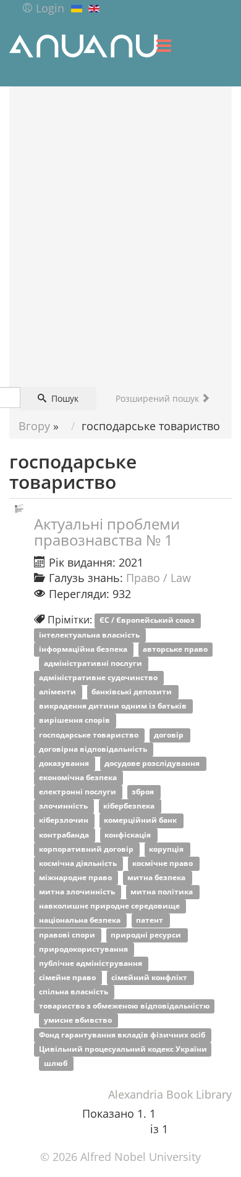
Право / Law (158, 577)
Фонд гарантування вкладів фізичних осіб (123, 1034)
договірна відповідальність (94, 749)
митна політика (162, 892)
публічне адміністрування (91, 963)
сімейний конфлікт (150, 977)
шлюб (56, 1063)
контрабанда (65, 835)
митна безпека (157, 877)
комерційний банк (141, 820)
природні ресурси (147, 935)
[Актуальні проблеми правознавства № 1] (19, 509)
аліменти (58, 692)
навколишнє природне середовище (110, 906)
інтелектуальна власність (90, 635)
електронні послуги (78, 792)
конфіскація (128, 835)
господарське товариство (89, 735)
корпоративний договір (87, 849)
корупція (167, 849)
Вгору (34, 425)
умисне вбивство (79, 1020)
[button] (43, 8)
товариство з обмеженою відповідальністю (124, 1006)
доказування (65, 763)
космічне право (163, 863)
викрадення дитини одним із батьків (113, 706)
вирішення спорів (75, 720)
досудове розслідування (152, 763)
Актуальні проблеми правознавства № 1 (107, 532)
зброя (144, 792)
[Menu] (164, 45)
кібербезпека (129, 806)
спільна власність (74, 992)
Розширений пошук (158, 398)
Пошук (63, 398)
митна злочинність (78, 892)
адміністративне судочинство (99, 677)
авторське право (175, 649)
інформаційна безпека (84, 649)
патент (150, 920)
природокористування (84, 949)
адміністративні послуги (94, 663)
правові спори (68, 935)
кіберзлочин (64, 820)
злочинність (64, 806)
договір (169, 735)
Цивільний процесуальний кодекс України (123, 1049)
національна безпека (80, 920)
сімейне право (68, 977)
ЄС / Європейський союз (148, 620)
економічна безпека (79, 777)
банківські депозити (132, 692)
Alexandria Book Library (170, 1094)
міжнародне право (76, 877)
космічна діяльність (79, 863)
